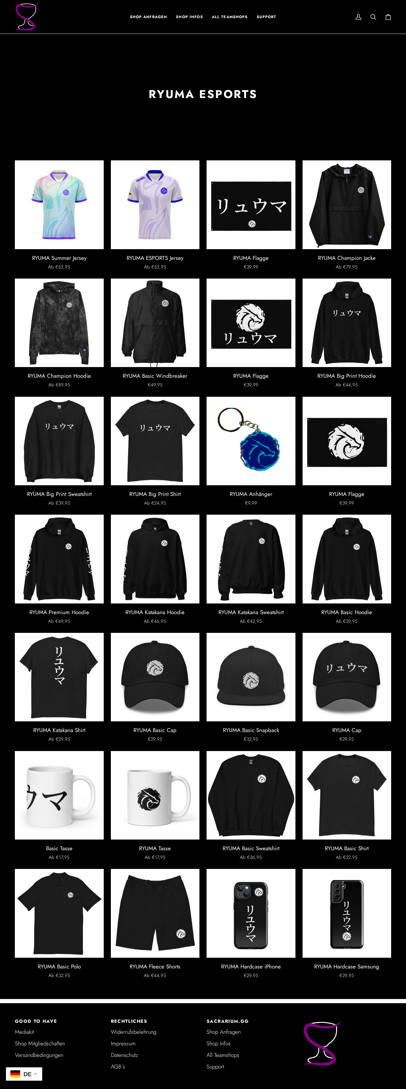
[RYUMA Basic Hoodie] (347, 559)
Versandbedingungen (39, 1055)
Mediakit (24, 1032)
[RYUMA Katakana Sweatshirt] (251, 559)
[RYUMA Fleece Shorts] (155, 913)
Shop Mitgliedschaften (40, 1043)
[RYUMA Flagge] (251, 204)
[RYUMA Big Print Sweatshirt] (59, 441)
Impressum (123, 1043)
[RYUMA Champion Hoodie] (59, 323)
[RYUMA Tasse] (155, 795)
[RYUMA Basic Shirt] (347, 795)
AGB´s (118, 1067)
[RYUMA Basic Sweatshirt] (251, 795)
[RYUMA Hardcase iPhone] (251, 913)
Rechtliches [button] (129, 1021)
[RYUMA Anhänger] (251, 441)
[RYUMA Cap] (347, 677)
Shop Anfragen (224, 1032)
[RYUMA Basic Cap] (155, 677)
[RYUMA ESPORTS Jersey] (155, 204)
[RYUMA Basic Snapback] (251, 677)
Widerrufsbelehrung (133, 1032)
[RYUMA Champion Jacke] (347, 204)
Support (215, 1067)
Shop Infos (219, 1043)
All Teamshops (223, 1055)
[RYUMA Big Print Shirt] (155, 441)
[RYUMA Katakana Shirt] (59, 677)
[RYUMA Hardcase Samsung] (347, 913)
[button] (189, 17)
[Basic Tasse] (59, 795)
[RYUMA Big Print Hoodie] (347, 323)
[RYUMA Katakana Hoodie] (155, 559)
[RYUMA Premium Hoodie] (59, 559)
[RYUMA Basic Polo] (59, 913)
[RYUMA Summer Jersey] (59, 204)
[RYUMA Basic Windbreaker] (155, 323)
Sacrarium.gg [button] (228, 1021)
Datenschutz (124, 1055)
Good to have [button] (36, 1021)
